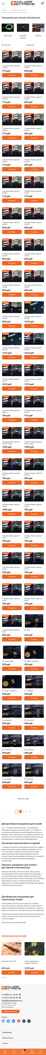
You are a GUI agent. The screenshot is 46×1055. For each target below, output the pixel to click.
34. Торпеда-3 (29, 691)
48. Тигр (27, 630)
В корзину (12, 75)
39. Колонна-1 (29, 779)
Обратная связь (10, 1011)
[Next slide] (43, 30)
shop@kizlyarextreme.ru (12, 1001)
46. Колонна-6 (7, 720)
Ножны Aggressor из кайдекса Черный (32, 962)
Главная (4, 10)
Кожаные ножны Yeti (9, 961)
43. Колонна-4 (7, 750)
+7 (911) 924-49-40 (10, 998)
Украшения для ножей (17, 10)
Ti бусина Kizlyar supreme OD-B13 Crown (10, 443)
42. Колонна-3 (29, 750)
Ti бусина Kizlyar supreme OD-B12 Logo (33, 443)
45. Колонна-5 (29, 720)
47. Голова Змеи (7, 661)
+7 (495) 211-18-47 (10, 995)
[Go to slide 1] (12, 62)
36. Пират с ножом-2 (9, 691)
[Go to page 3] (5, 977)
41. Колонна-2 (7, 779)
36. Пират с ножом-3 (31, 661)
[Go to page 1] (2, 977)
